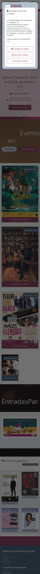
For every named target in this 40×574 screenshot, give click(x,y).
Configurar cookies (21, 49)
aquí (8, 41)
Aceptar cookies (21, 61)
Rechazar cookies (20, 55)
